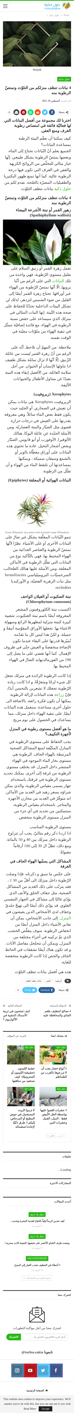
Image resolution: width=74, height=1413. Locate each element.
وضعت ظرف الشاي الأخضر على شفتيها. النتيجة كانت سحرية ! (37, 1242)
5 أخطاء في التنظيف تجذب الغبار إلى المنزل (37, 1265)
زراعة (59, 694)
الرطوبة (58, 981)
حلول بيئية (64, 79)
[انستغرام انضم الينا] (17, 1370)
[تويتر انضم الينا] (43, 1370)
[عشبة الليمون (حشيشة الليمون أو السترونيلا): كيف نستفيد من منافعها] (21, 1055)
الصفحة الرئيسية (35, 1390)
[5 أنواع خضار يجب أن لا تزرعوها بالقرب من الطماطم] (53, 1055)
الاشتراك (13, 1336)
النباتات (58, 281)
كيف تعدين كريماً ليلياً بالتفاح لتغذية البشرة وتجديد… (37, 1220)
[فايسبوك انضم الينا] (56, 1370)
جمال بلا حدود (37, 1214)
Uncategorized (37, 1258)
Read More (30, 1408)
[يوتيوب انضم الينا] (30, 1370)
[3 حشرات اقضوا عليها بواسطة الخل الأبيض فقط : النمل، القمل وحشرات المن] (53, 1096)
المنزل (65, 918)
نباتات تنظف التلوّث (33, 981)
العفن (48, 981)
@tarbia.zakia (32, 1352)
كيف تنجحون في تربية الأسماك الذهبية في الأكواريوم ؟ (16, 1015)
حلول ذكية (62, 188)
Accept (45, 1408)
